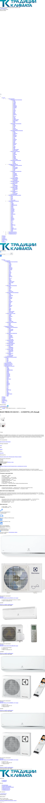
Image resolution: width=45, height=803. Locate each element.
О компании (4, 780)
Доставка (4, 236)
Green (14, 109)
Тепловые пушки (14, 187)
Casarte (14, 102)
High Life (15, 114)
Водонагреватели (14, 191)
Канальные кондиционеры (16, 160)
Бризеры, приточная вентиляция (15, 195)
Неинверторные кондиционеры (17, 130)
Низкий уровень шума (4, 456)
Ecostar (14, 125)
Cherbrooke (15, 133)
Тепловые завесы (14, 183)
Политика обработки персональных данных (8, 800)
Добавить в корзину (3, 462)
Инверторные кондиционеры (16, 99)
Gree (14, 108)
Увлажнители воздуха (13, 232)
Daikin (14, 103)
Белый (1, 449)
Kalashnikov (15, 168)
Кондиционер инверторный (5, 441)
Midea (14, 121)
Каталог (3, 97)
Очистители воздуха (12, 231)
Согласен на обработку (8, 532)
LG (13, 115)
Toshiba (14, 118)
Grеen (12, 215)
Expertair (14, 107)
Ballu (14, 100)
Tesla (14, 117)
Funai (14, 111)
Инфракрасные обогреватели (16, 165)
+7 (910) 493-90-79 (3, 8)
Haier (14, 112)
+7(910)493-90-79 (3, 793)
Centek (14, 101)
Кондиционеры (12, 98)
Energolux (15, 106)
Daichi (14, 104)
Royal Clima (15, 120)
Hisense (14, 116)
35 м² (1, 445)
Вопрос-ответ (4, 239)
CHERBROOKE (14, 205)
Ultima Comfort (16, 119)
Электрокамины (14, 194)
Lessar (14, 146)
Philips (14, 192)
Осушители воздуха (12, 233)
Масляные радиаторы (15, 181)
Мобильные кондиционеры (16, 123)
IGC (14, 145)
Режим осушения (18, 456)
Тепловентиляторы (14, 178)
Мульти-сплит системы (15, 151)
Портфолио (4, 238)
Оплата (3, 237)
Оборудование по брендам (14, 201)
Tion (12, 199)
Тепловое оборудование (13, 164)
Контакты (4, 241)
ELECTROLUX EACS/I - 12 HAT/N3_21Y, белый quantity (11, 769)
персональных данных (13, 532)
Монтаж (3, 235)
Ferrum (14, 110)
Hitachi (14, 113)
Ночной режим (11, 456)
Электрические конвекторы (16, 171)
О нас (3, 240)
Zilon (14, 170)
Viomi (14, 122)
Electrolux (15, 105)
